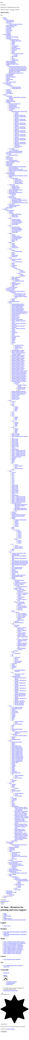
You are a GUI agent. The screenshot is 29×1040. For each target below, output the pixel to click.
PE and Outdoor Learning (17, 53)
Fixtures (19, 885)
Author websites (18, 261)
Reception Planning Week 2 (18, 305)
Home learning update (17, 742)
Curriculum (8, 38)
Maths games (15, 215)
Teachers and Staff (19, 183)
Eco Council (12, 203)
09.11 (13, 405)
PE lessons (17, 878)
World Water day (18, 146)
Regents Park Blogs (13, 862)
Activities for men (13, 105)
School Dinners (12, 193)
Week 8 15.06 (15, 441)
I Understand (3, 1031)
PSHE (13, 286)
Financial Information (11, 62)
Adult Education (12, 206)
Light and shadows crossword (21, 649)
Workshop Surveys (13, 160)
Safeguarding (9, 96)
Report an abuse (18, 182)
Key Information (7, 34)
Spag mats (17, 585)
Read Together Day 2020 (20, 293)
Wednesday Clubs (16, 187)
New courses (12, 148)
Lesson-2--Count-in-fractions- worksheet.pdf (13, 945)
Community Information (14, 205)
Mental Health (9, 207)
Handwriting (14, 332)
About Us (5, 19)
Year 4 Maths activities (17, 708)
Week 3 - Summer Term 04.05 (18, 453)
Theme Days (12, 171)
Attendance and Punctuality (12, 37)
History (13, 51)
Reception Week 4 (16, 314)
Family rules (20, 609)
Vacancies (8, 31)
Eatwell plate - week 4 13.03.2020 (20, 674)
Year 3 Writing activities (17, 567)
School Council (12, 197)
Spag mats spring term (22, 586)
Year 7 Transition (15, 279)
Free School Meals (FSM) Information (17, 166)
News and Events (7, 83)
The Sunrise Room (13, 287)
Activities (8, 84)
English (13, 234)
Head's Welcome (10, 20)
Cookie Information (10, 983)
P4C (13, 550)
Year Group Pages (10, 210)
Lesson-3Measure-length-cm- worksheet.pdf (13, 946)
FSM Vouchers (9, 157)
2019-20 (14, 194)
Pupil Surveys (9, 890)
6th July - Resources (19, 703)
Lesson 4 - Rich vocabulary (20, 597)
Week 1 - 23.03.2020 (19, 589)
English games (15, 216)
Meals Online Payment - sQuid (16, 169)
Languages (14, 780)
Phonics (13, 331)
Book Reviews (15, 806)
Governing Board (10, 21)
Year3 (10, 551)
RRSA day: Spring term (20, 115)
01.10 (13, 480)
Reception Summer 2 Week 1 (18, 368)
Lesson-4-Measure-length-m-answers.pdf (12, 950)
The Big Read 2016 (16, 87)
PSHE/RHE (14, 56)
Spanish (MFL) (15, 60)
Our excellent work (16, 223)
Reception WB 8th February (18, 309)
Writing (13, 42)
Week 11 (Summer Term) (17, 757)
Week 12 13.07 (15, 446)
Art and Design (15, 46)
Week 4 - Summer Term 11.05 (18, 454)
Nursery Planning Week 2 (17, 307)
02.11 (13, 404)
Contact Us (8, 33)
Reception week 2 (16, 397)
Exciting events (15, 247)
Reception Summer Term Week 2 (19, 381)
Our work (17, 846)
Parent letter (14, 866)
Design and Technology (17, 729)
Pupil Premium (9, 79)
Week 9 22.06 (15, 442)
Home (4, 17)
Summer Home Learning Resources (17, 291)
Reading (14, 292)
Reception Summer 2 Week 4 (18, 360)
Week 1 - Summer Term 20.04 (18, 450)
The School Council (16, 198)
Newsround (11, 894)
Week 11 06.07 (15, 445)
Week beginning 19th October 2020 (20, 563)
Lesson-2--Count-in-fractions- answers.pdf (12, 944)
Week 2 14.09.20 (15, 435)
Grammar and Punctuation (20, 519)
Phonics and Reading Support (12, 161)
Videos (21, 270)
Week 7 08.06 (15, 440)
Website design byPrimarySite (10, 990)
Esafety (10, 176)
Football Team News (19, 884)
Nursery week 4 (15, 315)
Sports (10, 875)
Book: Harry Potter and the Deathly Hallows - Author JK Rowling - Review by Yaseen (21, 834)
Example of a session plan (17, 865)
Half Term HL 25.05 (16, 456)
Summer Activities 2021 (14, 107)
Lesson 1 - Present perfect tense (21, 591)
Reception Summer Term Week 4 (19, 376)
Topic (13, 341)
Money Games (20, 620)
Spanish (13, 282)
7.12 (13, 403)
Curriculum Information (17, 221)
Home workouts (18, 661)
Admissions (8, 35)
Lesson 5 (19, 536)
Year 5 (10, 248)
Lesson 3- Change (21, 616)
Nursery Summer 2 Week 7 (18, 351)
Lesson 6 (19, 537)
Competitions (12, 108)
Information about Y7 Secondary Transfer (18, 175)
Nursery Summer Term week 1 (19, 394)
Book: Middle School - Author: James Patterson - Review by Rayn (20, 830)
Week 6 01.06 (15, 438)
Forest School (9, 30)
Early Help (8, 153)
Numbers (14, 337)
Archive (11, 85)
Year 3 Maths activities (17, 568)
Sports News (15, 876)
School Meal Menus (13, 168)
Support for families (13, 155)
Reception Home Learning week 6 (19, 370)
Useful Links (12, 174)
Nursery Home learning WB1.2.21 (19, 313)
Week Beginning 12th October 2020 (20, 562)
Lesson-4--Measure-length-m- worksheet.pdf (13, 949)
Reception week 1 (16, 395)
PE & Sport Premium (11, 76)
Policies (8, 78)
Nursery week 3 (15, 318)
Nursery (11, 211)
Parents (5, 94)
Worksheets (22, 272)
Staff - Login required (11, 81)
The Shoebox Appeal (16, 201)
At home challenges (19, 721)
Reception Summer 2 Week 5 (18, 358)
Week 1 (13, 447)
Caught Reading (18, 251)
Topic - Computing (16, 277)
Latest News (9, 90)
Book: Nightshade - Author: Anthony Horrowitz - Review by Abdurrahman (21, 809)
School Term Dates (13, 191)
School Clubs (9, 164)
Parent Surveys (9, 159)
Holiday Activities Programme (15, 151)
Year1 (10, 400)
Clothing (14, 867)
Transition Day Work (19, 281)
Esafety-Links (15, 178)
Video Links (17, 382)
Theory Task (17, 657)
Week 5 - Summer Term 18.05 (18, 455)
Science (13, 58)
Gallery (10, 851)
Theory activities (18, 724)
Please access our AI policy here (16, 72)
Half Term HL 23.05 (16, 503)
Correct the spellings (19, 584)
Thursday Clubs (15, 188)
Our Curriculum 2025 (14, 39)
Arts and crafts (15, 572)
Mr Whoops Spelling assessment (19, 580)
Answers (17, 788)
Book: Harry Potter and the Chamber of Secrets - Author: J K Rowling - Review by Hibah (21, 816)
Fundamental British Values (12, 63)
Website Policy (9, 984)
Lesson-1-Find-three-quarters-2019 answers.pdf (13, 941)
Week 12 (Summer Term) (17, 758)
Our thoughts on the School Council (20, 202)
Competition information (22, 880)
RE (12, 57)
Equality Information (10, 61)
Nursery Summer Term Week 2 (19, 391)
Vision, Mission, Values (11, 25)
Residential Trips (12, 871)
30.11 (13, 414)
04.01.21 (14, 401)
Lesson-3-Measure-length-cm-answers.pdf (12, 948)
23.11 (13, 413)
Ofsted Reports (9, 75)
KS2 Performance (10, 74)
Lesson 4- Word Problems (21, 618)
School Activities (10, 842)
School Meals (9, 165)
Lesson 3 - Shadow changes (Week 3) (21, 633)
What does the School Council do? (19, 200)
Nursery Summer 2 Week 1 (18, 369)
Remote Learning (10, 162)
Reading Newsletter (10, 288)
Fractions (17, 621)
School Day (8, 29)
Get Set (16, 349)
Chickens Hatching (16, 852)
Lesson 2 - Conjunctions (22, 593)
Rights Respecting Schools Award (19, 111)
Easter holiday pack (16, 745)
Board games (15, 571)
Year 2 (10, 225)
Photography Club (16, 855)
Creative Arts (12, 849)
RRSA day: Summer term (20, 116)
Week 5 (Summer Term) (17, 749)
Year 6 (10, 257)
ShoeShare (17, 144)
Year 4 (10, 242)
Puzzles (13, 573)
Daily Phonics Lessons (14, 301)
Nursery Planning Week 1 (17, 306)
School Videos (9, 93)
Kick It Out (11, 196)
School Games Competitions (21, 879)
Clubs (16, 888)
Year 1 (10, 218)
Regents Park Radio (13, 869)
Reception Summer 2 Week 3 (18, 363)
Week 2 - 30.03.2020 (19, 602)
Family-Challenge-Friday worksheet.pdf (12, 952)
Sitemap (5, 975)
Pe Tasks (17, 383)
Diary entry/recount (21, 605)
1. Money (17, 612)
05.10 (13, 415)
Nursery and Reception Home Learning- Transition (18, 353)
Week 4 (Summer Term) (17, 748)
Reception (11, 212)
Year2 (10, 471)
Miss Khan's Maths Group (20, 508)
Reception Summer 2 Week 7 (18, 350)
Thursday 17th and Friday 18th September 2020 (19, 554)
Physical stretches (21, 388)
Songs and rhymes (16, 336)
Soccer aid (17, 147)
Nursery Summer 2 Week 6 (18, 356)
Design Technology (16, 48)
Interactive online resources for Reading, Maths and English (18, 515)
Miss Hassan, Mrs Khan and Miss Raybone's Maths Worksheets (21, 506)
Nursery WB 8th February (18, 310)
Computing (14, 47)
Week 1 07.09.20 (15, 433)
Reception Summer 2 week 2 (18, 365)
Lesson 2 (17, 523)
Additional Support (16, 676)
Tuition (13, 266)
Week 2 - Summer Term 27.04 (18, 451)
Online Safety (15, 224)
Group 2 (19, 273)
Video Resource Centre (11, 892)
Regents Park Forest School (15, 864)
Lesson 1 (17, 522)
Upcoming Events (16, 219)
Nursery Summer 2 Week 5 (18, 359)
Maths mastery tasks (19, 622)
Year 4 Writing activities (17, 707)
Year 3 (10, 233)
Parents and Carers (19, 180)
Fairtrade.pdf (6, 972)
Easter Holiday (15, 449)
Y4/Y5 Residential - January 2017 (19, 872)
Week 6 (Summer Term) (17, 750)
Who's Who (8, 22)
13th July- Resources (19, 704)
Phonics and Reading (16, 40)
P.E (12, 343)
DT (12, 672)
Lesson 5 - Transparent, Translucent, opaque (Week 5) (22, 640)
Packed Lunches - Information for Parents (18, 170)
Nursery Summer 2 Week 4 (18, 361)
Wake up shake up (19, 465)
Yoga (18, 390)
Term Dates (8, 28)
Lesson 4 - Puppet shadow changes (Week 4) (22, 636)
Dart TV (16, 658)
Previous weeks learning (17, 319)
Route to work (15, 150)
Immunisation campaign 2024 (15, 192)
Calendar (8, 89)
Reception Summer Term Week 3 (19, 378)
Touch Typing (15, 284)
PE (12, 463)
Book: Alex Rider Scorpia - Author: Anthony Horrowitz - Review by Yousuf (21, 838)
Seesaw (13, 763)
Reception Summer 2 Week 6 (18, 355)
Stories (13, 333)
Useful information (10, 173)
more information (11, 1029)
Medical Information (10, 101)
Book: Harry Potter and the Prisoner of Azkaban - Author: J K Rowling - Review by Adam (21, 826)
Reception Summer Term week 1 (19, 392)
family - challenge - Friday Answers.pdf (12, 953)
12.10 (13, 420)
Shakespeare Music (16, 283)
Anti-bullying (18, 653)
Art (12, 668)
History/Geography (16, 772)
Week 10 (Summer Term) (17, 756)
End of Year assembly (16, 259)
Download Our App (7, 896)
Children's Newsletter (14, 847)
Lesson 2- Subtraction (22, 614)
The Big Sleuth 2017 (16, 88)
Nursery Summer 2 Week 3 (18, 364)
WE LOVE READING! (17, 861)
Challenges (14, 666)
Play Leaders (17, 889)
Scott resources (18, 587)
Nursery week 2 (15, 399)
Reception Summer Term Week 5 (19, 373)
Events (16, 55)
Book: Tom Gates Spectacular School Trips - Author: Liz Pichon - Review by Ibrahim (21, 812)
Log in (4, 897)
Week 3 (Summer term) (17, 747)
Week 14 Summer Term (17, 761)
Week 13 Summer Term (17, 759)
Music (13, 52)
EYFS (13, 44)
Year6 (10, 783)
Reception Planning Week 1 (18, 304)
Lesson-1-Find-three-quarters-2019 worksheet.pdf (14, 943)
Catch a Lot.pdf (6, 925)
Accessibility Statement (11, 981)
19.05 (13, 427)
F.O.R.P (8, 156)
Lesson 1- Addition (21, 613)
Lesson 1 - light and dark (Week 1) (21, 628)
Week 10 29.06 (15, 444)
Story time (19, 608)
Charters (16, 112)
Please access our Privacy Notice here (17, 66)
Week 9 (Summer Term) (17, 754)
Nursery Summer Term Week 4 (19, 377)
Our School (14, 853)
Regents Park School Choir (15, 870)
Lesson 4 (17, 526)
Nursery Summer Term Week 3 (19, 379)
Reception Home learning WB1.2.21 (20, 311)
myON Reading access (20, 295)
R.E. (13, 726)
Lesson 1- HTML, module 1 (21, 735)
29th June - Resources (19, 702)
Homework (14, 246)
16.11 (13, 411)
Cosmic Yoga (18, 346)
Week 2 (13, 744)
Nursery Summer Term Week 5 (19, 374)
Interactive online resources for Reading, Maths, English (18, 575)
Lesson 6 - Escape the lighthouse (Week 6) (22, 643)
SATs (13, 264)
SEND (7, 80)
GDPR (7, 65)
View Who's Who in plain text (15, 24)
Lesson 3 (17, 524)
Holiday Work (15, 762)
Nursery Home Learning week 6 (19, 372)
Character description (22, 607)
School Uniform (9, 99)
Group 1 (19, 269)
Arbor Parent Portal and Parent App (14, 152)
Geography (14, 49)
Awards (10, 110)
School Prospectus (10, 26)
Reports (19, 883)
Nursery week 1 (15, 396)
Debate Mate (15, 278)
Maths (13, 43)
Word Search (17, 662)
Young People (18, 179)
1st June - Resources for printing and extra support (20, 694)
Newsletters (8, 92)
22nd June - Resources (20, 700)
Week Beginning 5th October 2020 (19, 560)
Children (5, 209)
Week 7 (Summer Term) (17, 752)
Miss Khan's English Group (21, 509)
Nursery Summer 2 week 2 (18, 367)
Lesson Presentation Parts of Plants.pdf (12, 959)
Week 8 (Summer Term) (17, 753)
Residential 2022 (12, 106)
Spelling (16, 521)
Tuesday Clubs (15, 185)
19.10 (13, 483)
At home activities (19, 347)
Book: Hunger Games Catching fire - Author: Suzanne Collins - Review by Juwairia (21, 820)
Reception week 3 (16, 316)
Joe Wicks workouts (19, 345)
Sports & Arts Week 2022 (14, 103)
